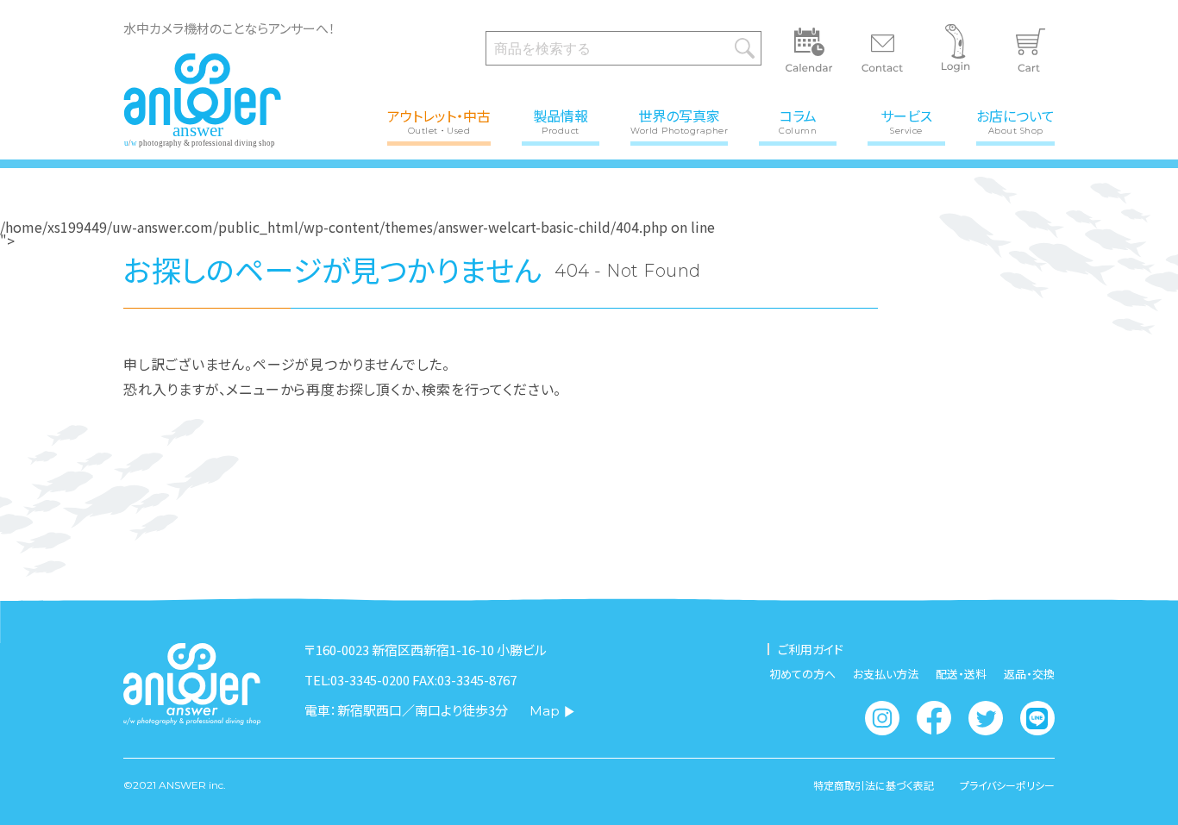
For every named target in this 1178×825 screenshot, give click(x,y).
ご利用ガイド (810, 649)
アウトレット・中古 (439, 120)
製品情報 (560, 120)
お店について (1015, 120)
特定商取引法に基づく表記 (873, 785)
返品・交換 (1029, 673)
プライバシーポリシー (1007, 785)
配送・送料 (961, 673)
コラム (798, 120)
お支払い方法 (885, 673)
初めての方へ (802, 673)
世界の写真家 (679, 120)
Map (544, 711)
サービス (906, 120)
